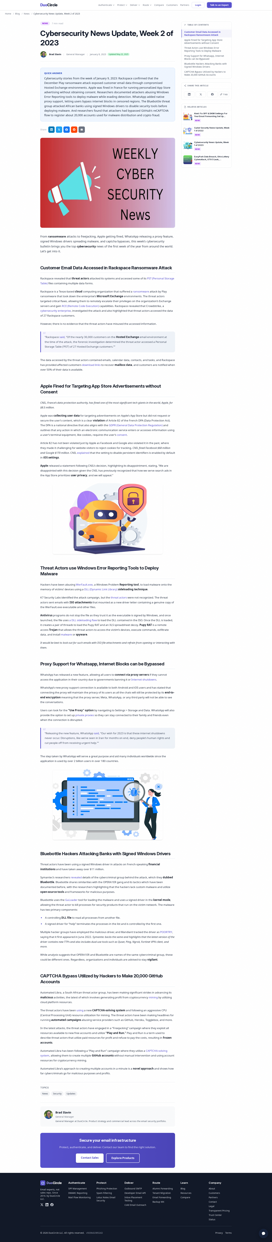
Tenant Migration (162, 1192)
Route (146, 4)
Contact (213, 1201)
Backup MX (158, 1201)
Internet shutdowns (143, 679)
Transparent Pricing (219, 1210)
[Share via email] (82, 129)
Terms (228, 1232)
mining (153, 997)
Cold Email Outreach (135, 1204)
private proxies (84, 715)
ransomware (141, 291)
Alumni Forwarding (163, 1188)
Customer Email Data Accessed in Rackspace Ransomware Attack (202, 33)
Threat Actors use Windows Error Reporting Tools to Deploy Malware (202, 49)
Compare (159, 4)
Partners (184, 4)
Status (212, 1219)
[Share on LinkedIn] (51, 129)
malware (66, 634)
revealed (76, 877)
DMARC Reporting (77, 1192)
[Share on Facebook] (66, 129)
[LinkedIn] (46, 1204)
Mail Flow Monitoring (79, 1197)
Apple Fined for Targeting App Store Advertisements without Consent (203, 41)
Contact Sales (90, 1157)
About (212, 1188)
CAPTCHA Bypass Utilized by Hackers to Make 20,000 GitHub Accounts (205, 73)
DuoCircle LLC (55, 1232)
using (79, 1010)
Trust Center (215, 1214)
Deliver (133, 4)
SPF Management (77, 1188)
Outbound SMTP (133, 1188)
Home (8, 13)
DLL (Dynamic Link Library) (100, 589)
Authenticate (105, 4)
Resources (186, 1192)
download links (91, 365)
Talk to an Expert (219, 4)
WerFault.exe (84, 584)
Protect (121, 4)
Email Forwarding (162, 1197)
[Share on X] (201, 94)
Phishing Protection (106, 1188)
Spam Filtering (104, 1192)
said (62, 337)
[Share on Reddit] (74, 129)
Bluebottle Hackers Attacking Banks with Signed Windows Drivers (205, 65)
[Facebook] (52, 1204)
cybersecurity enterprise (55, 310)
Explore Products (122, 1158)
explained (83, 453)
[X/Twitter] (41, 1204)
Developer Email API (135, 1192)
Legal (211, 1206)
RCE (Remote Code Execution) (80, 306)
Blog (17, 13)
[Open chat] (263, 1233)
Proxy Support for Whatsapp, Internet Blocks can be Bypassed (204, 57)
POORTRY (166, 932)
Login (198, 4)
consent (122, 435)
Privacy (219, 1232)
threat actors (119, 597)
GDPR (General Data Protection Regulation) (136, 425)
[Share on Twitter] (59, 129)
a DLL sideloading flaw (83, 620)
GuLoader (71, 900)
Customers (172, 4)
